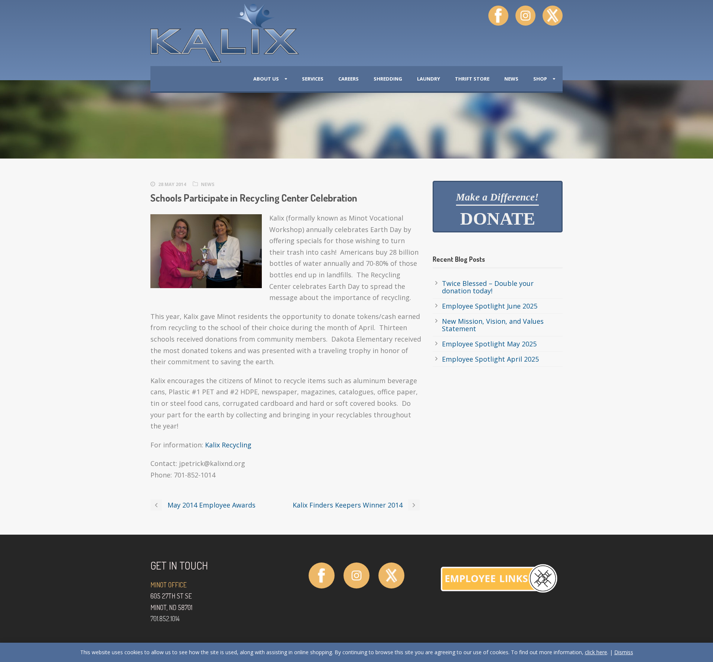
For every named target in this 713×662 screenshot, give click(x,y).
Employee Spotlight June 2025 (489, 305)
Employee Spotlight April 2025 (490, 359)
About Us (266, 78)
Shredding (388, 78)
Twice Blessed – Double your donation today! (488, 287)
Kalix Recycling (228, 444)
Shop (540, 78)
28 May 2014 (172, 184)
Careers (348, 78)
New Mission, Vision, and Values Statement (493, 325)
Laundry (428, 78)
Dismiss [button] (623, 652)
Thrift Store (472, 78)
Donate (497, 210)
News (511, 78)
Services (312, 78)
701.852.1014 (165, 618)
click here (596, 652)
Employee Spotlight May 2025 (489, 343)
